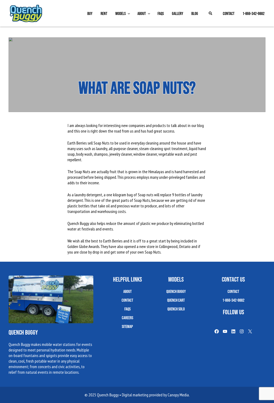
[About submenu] (149, 13)
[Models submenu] (129, 13)
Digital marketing (135, 395)
